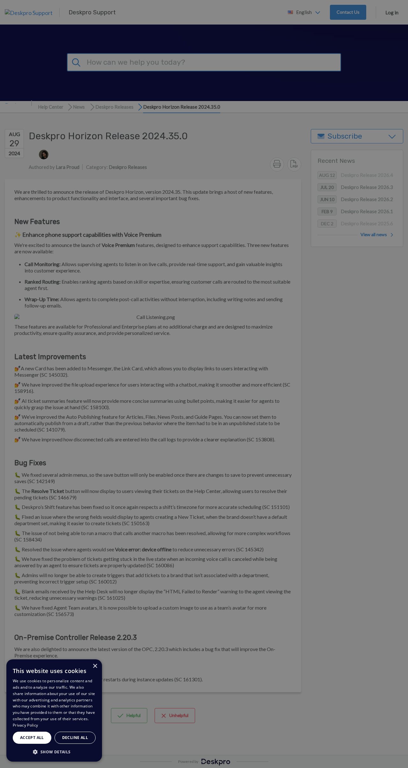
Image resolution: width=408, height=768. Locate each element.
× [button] (94, 666)
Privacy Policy (25, 725)
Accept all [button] (32, 737)
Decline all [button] (75, 737)
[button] (54, 751)
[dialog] (54, 710)
